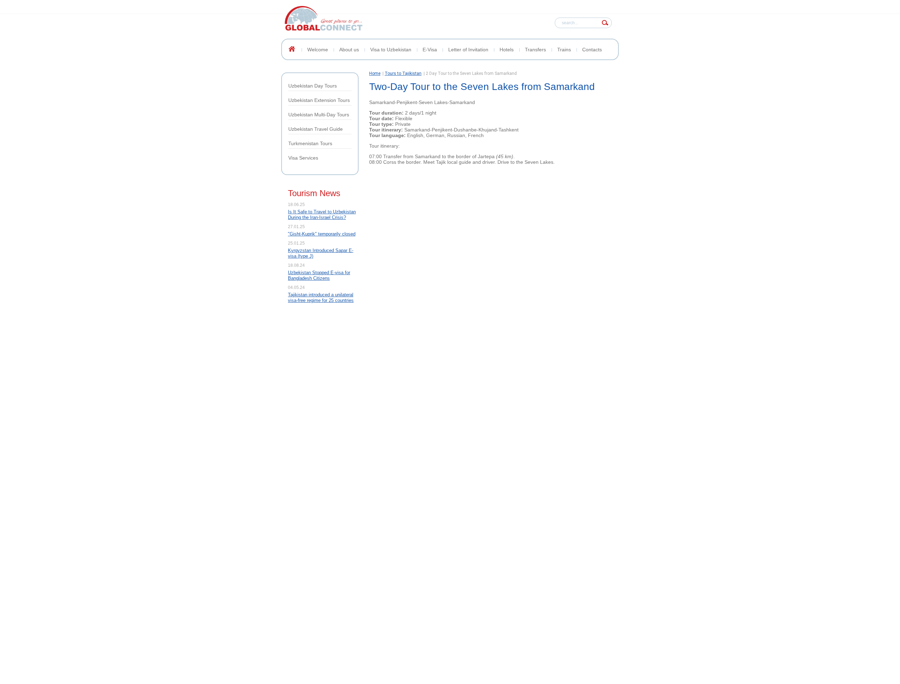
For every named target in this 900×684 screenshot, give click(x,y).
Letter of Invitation (468, 49)
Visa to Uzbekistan (390, 49)
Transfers (535, 49)
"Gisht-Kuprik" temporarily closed (321, 234)
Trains (564, 49)
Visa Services (303, 158)
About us (349, 49)
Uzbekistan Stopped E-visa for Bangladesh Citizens (319, 275)
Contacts (592, 49)
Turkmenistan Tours (310, 143)
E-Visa (430, 49)
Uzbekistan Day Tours (312, 86)
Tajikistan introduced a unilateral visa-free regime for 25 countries (321, 297)
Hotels (507, 49)
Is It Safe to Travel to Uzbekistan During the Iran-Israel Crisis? (322, 214)
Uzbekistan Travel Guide (315, 129)
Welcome (317, 49)
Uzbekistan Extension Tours (319, 100)
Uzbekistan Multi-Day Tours (318, 114)
